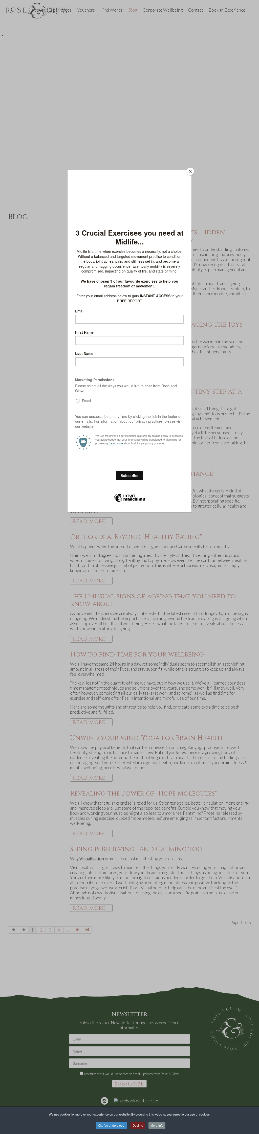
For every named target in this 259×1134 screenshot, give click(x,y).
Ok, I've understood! (111, 1125)
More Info (156, 1125)
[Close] (190, 171)
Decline (138, 1125)
